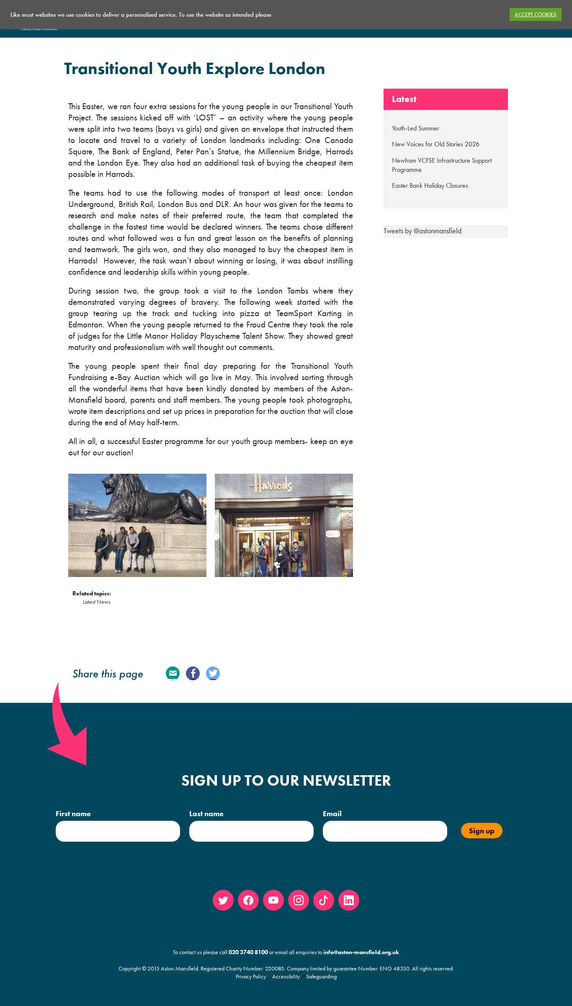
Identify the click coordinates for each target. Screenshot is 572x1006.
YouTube (273, 900)
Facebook (193, 673)
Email (173, 673)
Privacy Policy (251, 976)
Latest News (97, 601)
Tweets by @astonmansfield (422, 230)
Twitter (213, 673)
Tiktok (323, 900)
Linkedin (348, 900)
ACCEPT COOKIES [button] (536, 14)
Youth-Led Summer (415, 128)
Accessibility (286, 976)
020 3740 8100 (248, 952)
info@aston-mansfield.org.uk (361, 952)
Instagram (298, 900)
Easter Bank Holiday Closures (430, 185)
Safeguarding (321, 976)
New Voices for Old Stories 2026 (435, 144)
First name (73, 813)
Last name (206, 813)
